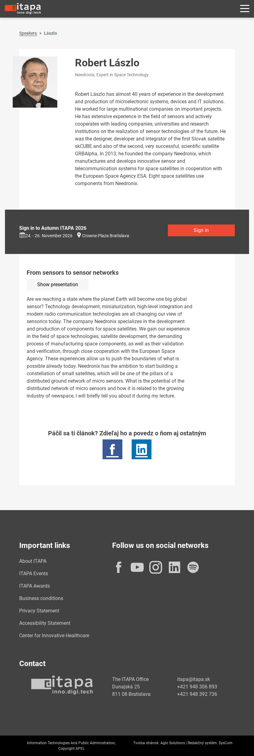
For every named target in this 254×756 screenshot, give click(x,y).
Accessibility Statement (44, 623)
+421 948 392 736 (197, 694)
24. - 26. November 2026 (48, 235)
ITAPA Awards (34, 586)
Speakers (28, 33)
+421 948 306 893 (197, 687)
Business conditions (41, 598)
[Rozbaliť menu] (244, 9)
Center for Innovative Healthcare (54, 635)
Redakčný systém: (203, 743)
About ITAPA (32, 561)
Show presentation (57, 284)
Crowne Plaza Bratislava (105, 235)
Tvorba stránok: (146, 743)
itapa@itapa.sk (193, 679)
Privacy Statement (39, 611)
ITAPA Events (33, 573)
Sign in (201, 230)
